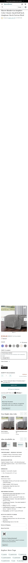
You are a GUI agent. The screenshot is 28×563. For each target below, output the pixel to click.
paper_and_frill (11, 18)
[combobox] (20, 7)
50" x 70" (4, 367)
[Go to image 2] (13, 332)
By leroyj (17, 434)
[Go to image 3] (14, 332)
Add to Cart (14, 385)
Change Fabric (6, 357)
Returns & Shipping (14, 525)
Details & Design (14, 449)
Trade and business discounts (14, 1)
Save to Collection (13, 389)
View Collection (6, 408)
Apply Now (5, 545)
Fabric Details (5, 361)
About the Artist (14, 528)
